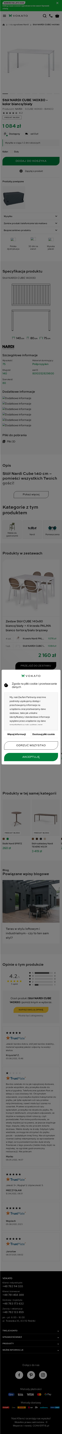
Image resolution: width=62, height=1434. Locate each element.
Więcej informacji (16, 734)
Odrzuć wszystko (31, 745)
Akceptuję (31, 757)
